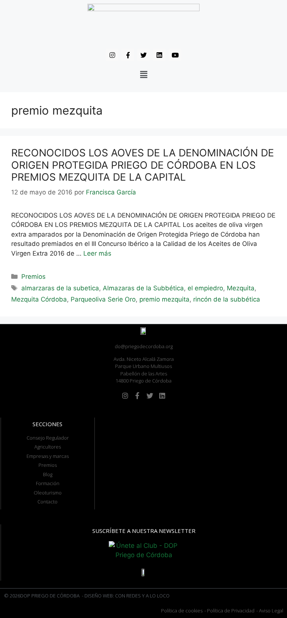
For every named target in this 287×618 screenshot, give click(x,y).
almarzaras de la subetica (60, 288)
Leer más (97, 253)
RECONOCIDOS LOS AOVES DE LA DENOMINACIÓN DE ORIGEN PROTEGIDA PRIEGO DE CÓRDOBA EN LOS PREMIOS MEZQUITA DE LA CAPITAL (142, 165)
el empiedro (205, 288)
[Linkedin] (159, 55)
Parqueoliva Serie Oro (103, 299)
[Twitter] (143, 55)
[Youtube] (175, 55)
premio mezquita (164, 299)
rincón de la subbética (226, 299)
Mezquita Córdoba (39, 299)
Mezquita (240, 288)
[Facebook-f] (127, 55)
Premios (33, 276)
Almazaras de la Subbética (143, 288)
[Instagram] (112, 55)
